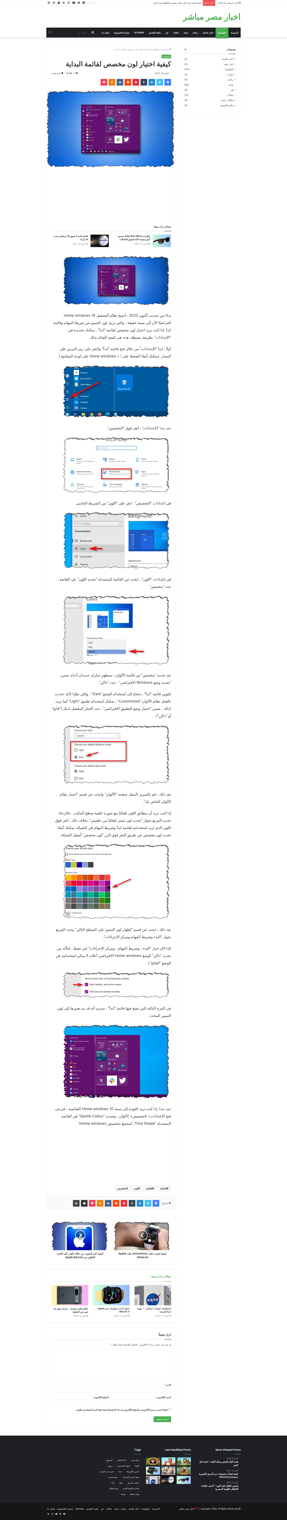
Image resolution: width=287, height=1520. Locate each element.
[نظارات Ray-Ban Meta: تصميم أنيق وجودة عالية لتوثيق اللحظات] (162, 241)
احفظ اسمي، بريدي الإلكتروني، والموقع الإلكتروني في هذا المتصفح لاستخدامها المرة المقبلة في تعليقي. (122, 1409)
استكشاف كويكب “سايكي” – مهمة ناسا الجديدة (154, 1310)
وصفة (123, 1494)
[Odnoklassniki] (112, 82)
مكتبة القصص (155, 32)
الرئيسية (234, 32)
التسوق (109, 1460)
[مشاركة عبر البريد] (84, 1203)
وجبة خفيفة (134, 1494)
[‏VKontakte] (120, 82)
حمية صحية (113, 1477)
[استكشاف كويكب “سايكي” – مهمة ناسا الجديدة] (153, 1295)
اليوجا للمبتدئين (123, 1466)
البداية (163, 1188)
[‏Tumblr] (144, 82)
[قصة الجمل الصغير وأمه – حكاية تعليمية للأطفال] (168, 1461)
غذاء (113, 1482)
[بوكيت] (104, 82)
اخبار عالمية (208, 32)
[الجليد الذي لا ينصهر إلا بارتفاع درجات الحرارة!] (100, 241)
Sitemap (139, 32)
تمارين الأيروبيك (132, 1471)
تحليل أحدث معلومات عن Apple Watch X (114, 1310)
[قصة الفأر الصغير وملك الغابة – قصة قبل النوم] (184, 1461)
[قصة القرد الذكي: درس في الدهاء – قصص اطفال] (184, 1471)
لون (136, 1188)
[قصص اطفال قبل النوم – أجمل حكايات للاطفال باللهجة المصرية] (168, 1471)
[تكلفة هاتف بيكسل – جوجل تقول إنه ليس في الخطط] (69, 1295)
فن (167, 32)
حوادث (230, 74)
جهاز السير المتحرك (130, 1477)
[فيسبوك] (167, 82)
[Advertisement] (111, 197)
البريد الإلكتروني (163, 1397)
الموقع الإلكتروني (101, 1397)
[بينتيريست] (136, 82)
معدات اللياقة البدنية (131, 1488)
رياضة (195, 32)
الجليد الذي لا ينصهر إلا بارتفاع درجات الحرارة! (70, 237)
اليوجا (137, 1466)
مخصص (121, 1188)
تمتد (120, 1471)
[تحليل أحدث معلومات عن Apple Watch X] (111, 1295)
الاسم (167, 1384)
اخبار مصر (229, 64)
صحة (186, 32)
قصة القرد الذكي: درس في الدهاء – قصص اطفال (178, 2)
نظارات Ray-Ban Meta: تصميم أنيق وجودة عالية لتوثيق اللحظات (134, 237)
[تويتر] (159, 82)
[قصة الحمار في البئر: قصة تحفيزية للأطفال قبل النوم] (153, 1461)
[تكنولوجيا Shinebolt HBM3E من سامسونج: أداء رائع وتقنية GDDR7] (153, 1471)
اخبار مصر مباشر (186, 1508)
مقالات (176, 32)
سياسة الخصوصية (122, 32)
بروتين (110, 1466)
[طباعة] (76, 1203)
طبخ (121, 1482)
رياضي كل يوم (133, 1482)
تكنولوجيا (222, 32)
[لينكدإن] (151, 82)
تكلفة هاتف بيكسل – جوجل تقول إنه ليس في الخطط (70, 1310)
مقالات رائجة (227, 100)
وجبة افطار (113, 1488)
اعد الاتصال (121, 1460)
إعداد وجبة (135, 1460)
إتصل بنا (105, 32)
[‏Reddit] (128, 82)
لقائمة (149, 1188)
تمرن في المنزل (107, 1471)
